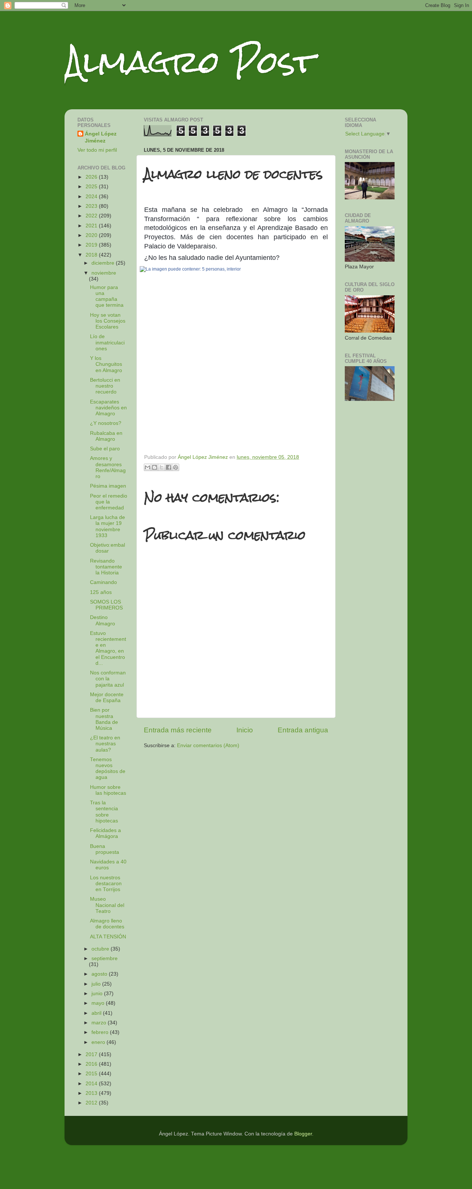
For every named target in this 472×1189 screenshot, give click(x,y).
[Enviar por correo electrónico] (147, 467)
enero (99, 1042)
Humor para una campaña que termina (107, 296)
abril (97, 1013)
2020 (92, 235)
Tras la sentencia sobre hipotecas (104, 812)
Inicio (244, 730)
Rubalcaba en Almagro (106, 436)
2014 (92, 1083)
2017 (92, 1054)
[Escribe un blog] (154, 467)
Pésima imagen (108, 486)
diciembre (103, 263)
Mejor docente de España (107, 697)
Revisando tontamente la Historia (106, 566)
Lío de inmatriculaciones (107, 342)
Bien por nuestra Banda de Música (104, 719)
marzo (99, 1022)
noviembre (103, 273)
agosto (100, 974)
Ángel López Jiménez (101, 137)
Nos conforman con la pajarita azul (108, 678)
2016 (92, 1064)
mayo (98, 1003)
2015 (92, 1073)
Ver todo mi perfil (97, 150)
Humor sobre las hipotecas (108, 790)
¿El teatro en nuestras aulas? (105, 743)
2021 (92, 225)
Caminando (103, 582)
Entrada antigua (303, 730)
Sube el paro (105, 448)
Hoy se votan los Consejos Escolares (107, 321)
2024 (92, 196)
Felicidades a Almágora (105, 833)
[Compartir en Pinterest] (175, 467)
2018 (92, 255)
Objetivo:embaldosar (107, 548)
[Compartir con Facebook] (168, 467)
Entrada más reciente (178, 730)
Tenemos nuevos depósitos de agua (107, 768)
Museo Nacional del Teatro (107, 905)
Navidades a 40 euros (108, 864)
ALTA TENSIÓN (108, 936)
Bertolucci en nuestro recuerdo (105, 386)
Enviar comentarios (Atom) (208, 745)
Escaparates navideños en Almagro (108, 407)
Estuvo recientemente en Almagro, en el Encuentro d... (108, 648)
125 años (101, 592)
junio (97, 993)
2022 (92, 216)
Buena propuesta (104, 849)
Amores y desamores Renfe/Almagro (108, 467)
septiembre (104, 958)
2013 (92, 1093)
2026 (92, 177)
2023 (92, 206)
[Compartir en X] (161, 467)
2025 (92, 186)
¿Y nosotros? (105, 423)
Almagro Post (190, 62)
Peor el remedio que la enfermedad (108, 502)
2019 (92, 245)
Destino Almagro (102, 620)
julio (96, 984)
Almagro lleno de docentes (107, 923)
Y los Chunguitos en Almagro (106, 364)
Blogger (303, 1134)
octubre (101, 949)
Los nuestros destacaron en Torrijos (106, 883)
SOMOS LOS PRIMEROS (106, 605)
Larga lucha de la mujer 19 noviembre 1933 (107, 526)
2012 (92, 1103)
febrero (100, 1032)
